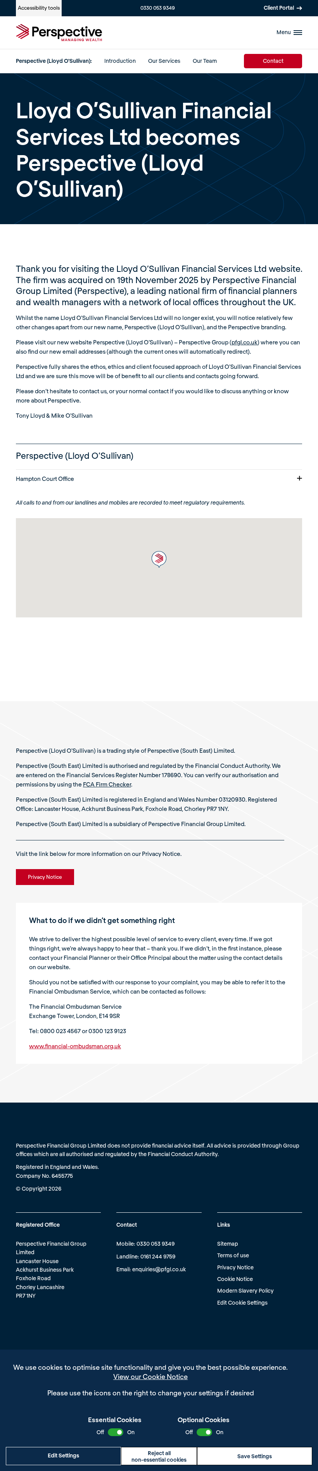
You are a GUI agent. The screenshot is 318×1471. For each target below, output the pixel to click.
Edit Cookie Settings (242, 1302)
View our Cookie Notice (150, 1376)
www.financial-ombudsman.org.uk (75, 1045)
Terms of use (233, 1255)
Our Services (164, 60)
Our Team (205, 60)
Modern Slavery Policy (245, 1290)
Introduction (120, 60)
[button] (159, 559)
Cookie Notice (235, 1279)
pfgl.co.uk (245, 342)
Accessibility (39, 8)
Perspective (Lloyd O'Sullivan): (54, 60)
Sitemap (227, 1243)
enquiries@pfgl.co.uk (159, 1269)
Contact (273, 60)
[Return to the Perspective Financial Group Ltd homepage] (59, 32)
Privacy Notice (235, 1267)
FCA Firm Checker (107, 784)
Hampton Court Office (45, 478)
